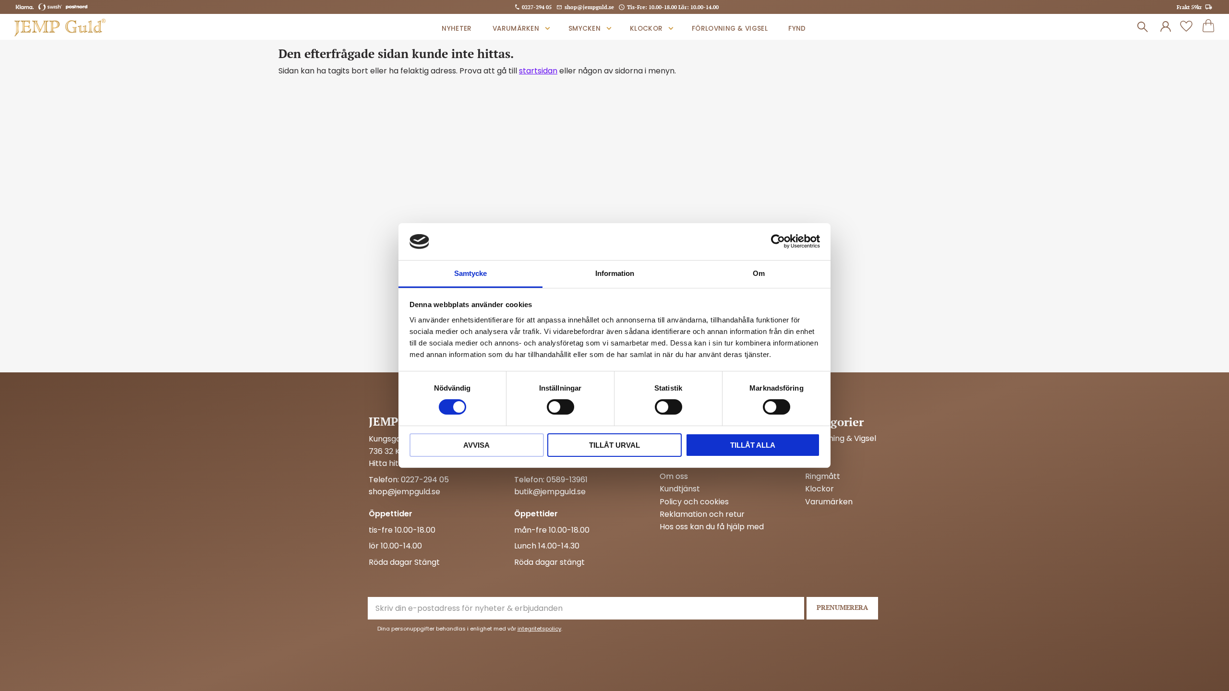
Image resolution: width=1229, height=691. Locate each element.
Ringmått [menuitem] (822, 476)
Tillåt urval (614, 445)
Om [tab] (759, 273)
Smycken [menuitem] (584, 28)
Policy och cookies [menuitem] (694, 502)
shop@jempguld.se (589, 7)
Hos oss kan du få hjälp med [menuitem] (712, 527)
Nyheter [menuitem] (456, 28)
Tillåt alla (752, 445)
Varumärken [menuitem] (516, 28)
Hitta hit (383, 463)
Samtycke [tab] (470, 273)
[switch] (560, 407)
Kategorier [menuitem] (834, 422)
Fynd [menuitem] (797, 28)
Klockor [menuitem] (646, 28)
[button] (1186, 27)
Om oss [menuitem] (674, 476)
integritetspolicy (539, 628)
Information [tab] (614, 273)
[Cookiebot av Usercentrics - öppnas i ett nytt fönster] (778, 241)
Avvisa (476, 445)
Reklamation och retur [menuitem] (702, 514)
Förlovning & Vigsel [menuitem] (730, 28)
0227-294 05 (537, 7)
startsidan (538, 70)
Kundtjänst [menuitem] (680, 489)
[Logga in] (1165, 27)
